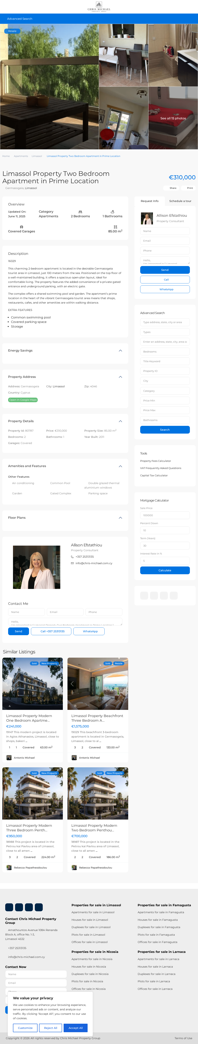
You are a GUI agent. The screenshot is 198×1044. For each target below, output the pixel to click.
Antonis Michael (24, 757)
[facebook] (144, 596)
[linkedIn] (154, 596)
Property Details (21, 421)
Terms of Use (183, 1038)
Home (6, 156)
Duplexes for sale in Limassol (91, 927)
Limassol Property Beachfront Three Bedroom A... (97, 718)
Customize (25, 1028)
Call (52, 631)
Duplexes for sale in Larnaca (156, 974)
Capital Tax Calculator (154, 475)
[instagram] (174, 596)
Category (149, 390)
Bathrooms (150, 420)
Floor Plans (17, 517)
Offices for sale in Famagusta (157, 942)
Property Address (22, 377)
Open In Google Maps (23, 399)
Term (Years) (147, 538)
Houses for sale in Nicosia (89, 966)
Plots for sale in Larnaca (154, 981)
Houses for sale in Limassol (90, 920)
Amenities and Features (27, 466)
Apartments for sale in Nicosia (92, 959)
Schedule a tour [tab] (180, 201)
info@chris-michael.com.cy (94, 563)
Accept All (76, 1028)
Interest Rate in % (151, 553)
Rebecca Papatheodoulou (30, 867)
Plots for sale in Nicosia (87, 981)
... (26, 741)
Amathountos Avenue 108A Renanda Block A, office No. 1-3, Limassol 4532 (31, 934)
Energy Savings (20, 350)
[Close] (88, 995)
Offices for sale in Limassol (90, 942)
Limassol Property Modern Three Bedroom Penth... (29, 827)
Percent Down (149, 523)
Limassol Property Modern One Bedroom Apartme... (29, 718)
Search (165, 429)
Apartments (21, 156)
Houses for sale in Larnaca (155, 966)
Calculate (165, 570)
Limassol (37, 156)
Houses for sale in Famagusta (158, 920)
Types (146, 332)
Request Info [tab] (150, 201)
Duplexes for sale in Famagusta (159, 927)
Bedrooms (149, 351)
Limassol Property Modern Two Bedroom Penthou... (94, 827)
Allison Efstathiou (86, 545)
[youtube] (164, 596)
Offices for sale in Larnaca (155, 989)
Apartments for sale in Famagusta (161, 912)
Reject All (50, 1028)
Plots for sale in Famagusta (156, 934)
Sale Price (146, 508)
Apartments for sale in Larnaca (158, 959)
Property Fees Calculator (155, 460)
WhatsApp (90, 631)
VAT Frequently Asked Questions (160, 468)
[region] (50, 1014)
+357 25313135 (85, 556)
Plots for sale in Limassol (88, 934)
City (145, 380)
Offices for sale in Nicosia (89, 989)
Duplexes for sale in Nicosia (90, 974)
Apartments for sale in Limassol (93, 912)
